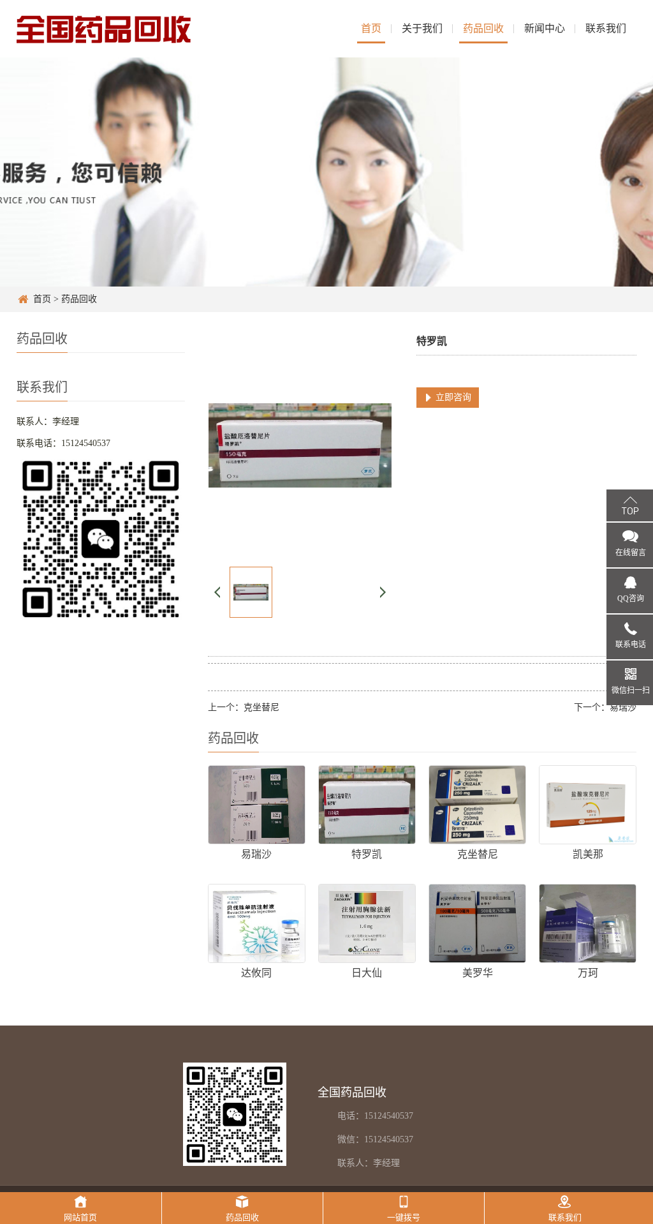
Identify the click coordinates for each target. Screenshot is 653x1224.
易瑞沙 (623, 707)
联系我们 (605, 28)
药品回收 (483, 28)
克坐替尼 (261, 707)
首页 (371, 28)
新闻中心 (544, 28)
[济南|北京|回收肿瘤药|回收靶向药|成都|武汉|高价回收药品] (104, 28)
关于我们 (422, 28)
